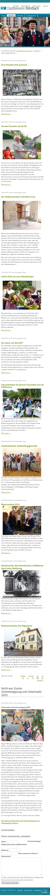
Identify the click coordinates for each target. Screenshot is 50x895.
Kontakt (16, 6)
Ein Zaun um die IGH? (12, 342)
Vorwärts (40, 680)
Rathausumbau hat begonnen (16, 625)
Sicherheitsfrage (34, 841)
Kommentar (6, 856)
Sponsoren (16, 22)
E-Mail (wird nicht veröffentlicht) (14, 844)
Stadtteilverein (31, 16)
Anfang (23, 676)
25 (42, 676)
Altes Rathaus (24, 19)
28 (33, 678)
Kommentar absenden (10, 883)
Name (4, 842)
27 (28, 678)
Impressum (36, 6)
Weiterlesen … (6, 114)
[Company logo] (25, 9)
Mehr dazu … (6, 433)
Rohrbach (20, 16)
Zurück (31, 676)
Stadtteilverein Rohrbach (24, 51)
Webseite (5, 850)
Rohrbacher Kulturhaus (9, 19)
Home (4, 16)
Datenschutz (25, 6)
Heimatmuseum (37, 19)
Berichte (11, 16)
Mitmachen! (5, 22)
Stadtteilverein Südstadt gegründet (19, 446)
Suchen (45, 6)
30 (42, 678)
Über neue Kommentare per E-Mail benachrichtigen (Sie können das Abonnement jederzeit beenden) (22, 878)
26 (23, 678)
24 (37, 676)
